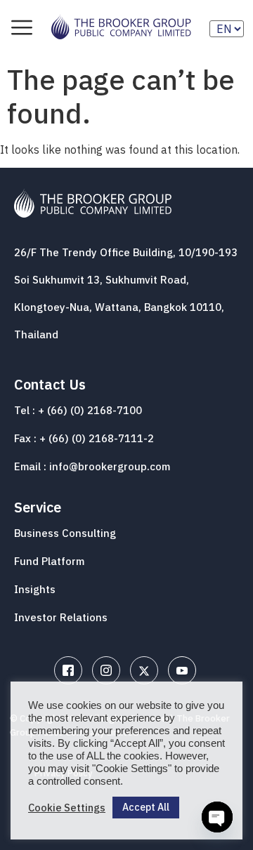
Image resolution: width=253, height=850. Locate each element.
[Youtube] (182, 670)
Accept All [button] (145, 807)
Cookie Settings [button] (66, 808)
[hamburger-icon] (21, 28)
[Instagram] (106, 670)
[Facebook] (68, 670)
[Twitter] (144, 670)
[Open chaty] (217, 817)
